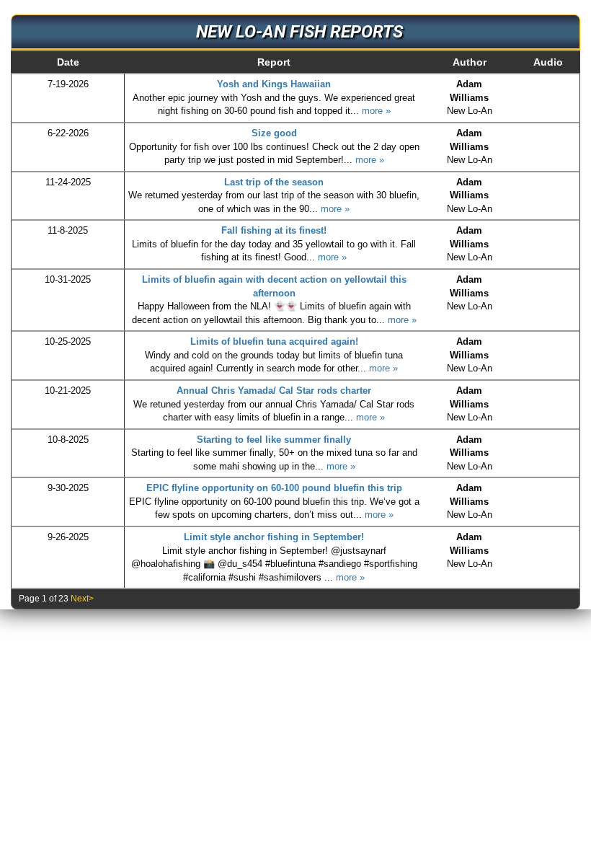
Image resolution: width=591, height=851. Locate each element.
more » (376, 110)
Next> (82, 599)
